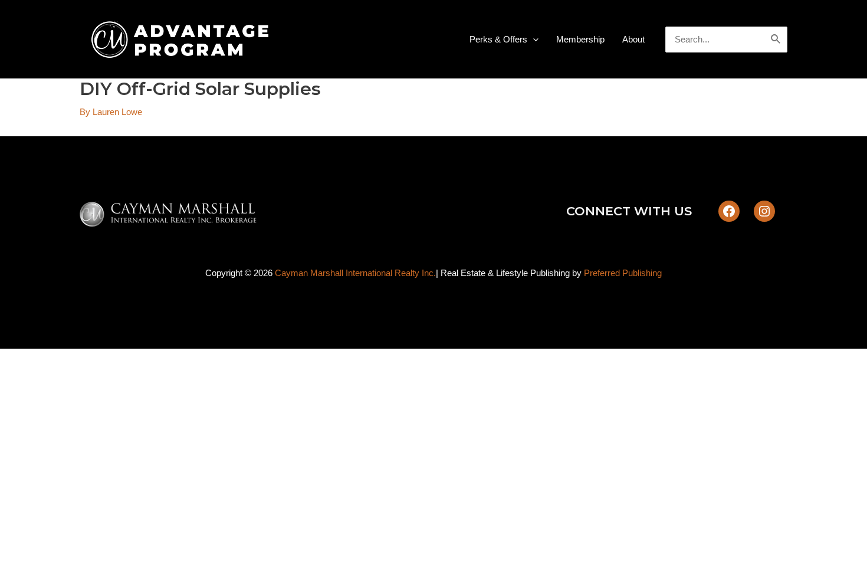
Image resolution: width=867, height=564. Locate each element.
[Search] (776, 39)
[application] (532, 39)
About (633, 39)
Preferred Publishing (623, 273)
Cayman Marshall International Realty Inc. (355, 273)
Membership (580, 39)
